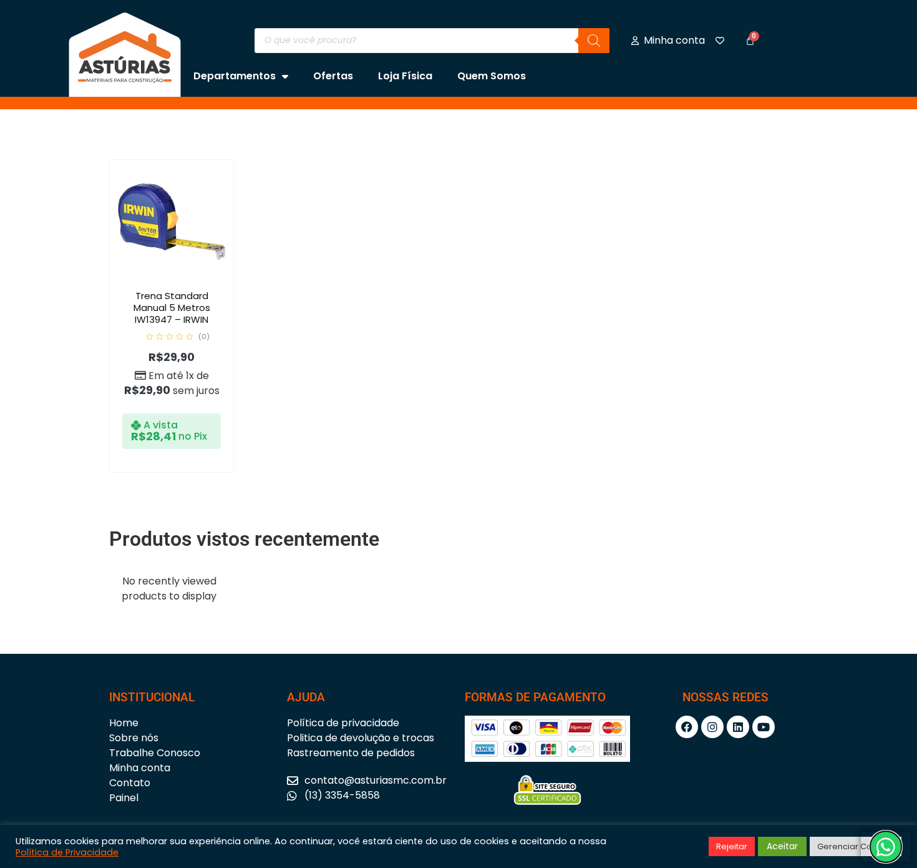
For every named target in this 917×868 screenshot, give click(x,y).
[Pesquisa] (593, 40)
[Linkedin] (738, 727)
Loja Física (405, 76)
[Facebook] (687, 727)
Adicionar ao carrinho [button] (184, 281)
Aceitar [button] (782, 846)
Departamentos (234, 76)
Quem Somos (491, 76)
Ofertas (333, 76)
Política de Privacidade (67, 852)
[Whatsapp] (886, 847)
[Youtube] (763, 727)
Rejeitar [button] (731, 846)
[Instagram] (712, 727)
